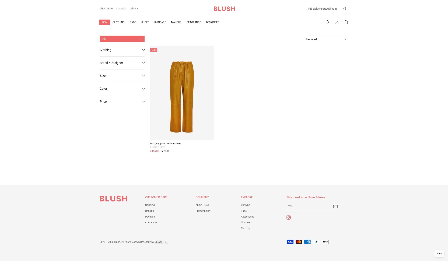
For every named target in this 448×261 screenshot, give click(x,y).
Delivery (134, 8)
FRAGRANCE (194, 22)
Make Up (245, 228)
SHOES (145, 22)
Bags (244, 210)
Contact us (151, 222)
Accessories (247, 216)
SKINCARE (160, 22)
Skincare (245, 222)
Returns (149, 210)
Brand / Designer (111, 63)
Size (103, 76)
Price (103, 101)
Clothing (105, 50)
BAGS (133, 22)
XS (104, 38)
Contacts (121, 8)
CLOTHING (119, 22)
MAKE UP (176, 22)
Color (103, 88)
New (104, 22)
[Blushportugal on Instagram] (288, 217)
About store (106, 8)
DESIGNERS (212, 22)
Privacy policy (203, 210)
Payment (150, 216)
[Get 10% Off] (335, 206)
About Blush (202, 205)
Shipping (150, 205)
